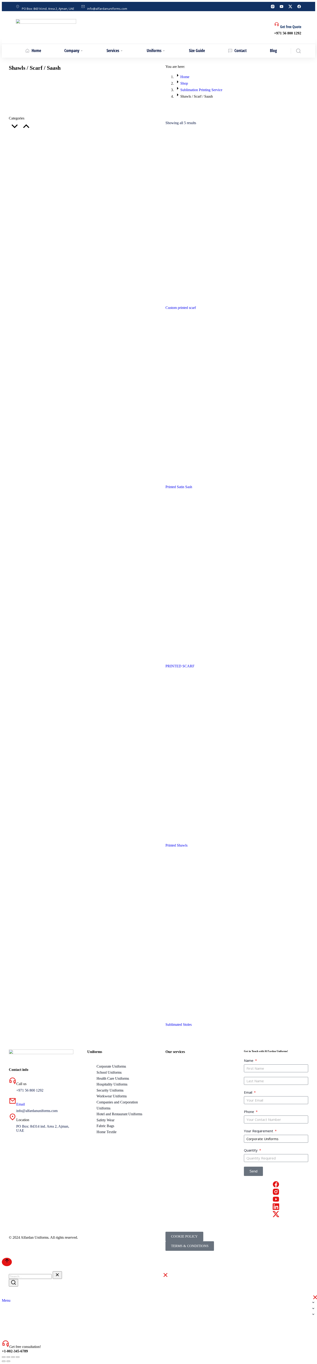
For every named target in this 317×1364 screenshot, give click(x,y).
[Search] (13, 1283)
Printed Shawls (176, 845)
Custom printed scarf (180, 308)
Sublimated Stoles (178, 1024)
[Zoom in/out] (17, 1357)
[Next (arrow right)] (8, 1361)
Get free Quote (290, 26)
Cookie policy (184, 1236)
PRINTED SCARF (179, 666)
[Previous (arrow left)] (4, 1361)
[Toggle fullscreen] (13, 1357)
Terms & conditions (189, 1246)
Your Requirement (259, 1131)
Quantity (251, 1150)
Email (20, 1104)
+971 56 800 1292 (287, 33)
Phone (249, 1111)
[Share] (8, 1357)
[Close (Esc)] (4, 1357)
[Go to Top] (7, 1262)
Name (249, 1060)
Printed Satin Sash (178, 487)
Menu (6, 1300)
